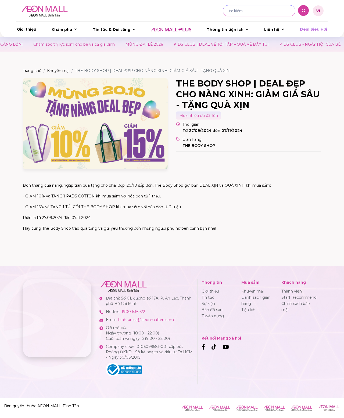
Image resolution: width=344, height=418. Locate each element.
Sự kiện (208, 303)
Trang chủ (32, 70)
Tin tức (208, 297)
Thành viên (291, 291)
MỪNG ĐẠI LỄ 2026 (133, 44)
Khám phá (62, 29)
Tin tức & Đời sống (111, 29)
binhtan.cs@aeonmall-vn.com (146, 319)
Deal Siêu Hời (313, 29)
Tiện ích (248, 309)
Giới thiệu (26, 29)
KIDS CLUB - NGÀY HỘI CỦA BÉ (298, 44)
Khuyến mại (58, 70)
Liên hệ (271, 29)
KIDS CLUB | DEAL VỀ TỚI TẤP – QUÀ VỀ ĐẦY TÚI (209, 44)
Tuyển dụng (213, 316)
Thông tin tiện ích (225, 29)
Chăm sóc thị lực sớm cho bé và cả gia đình (62, 44)
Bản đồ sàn (212, 309)
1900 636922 (133, 311)
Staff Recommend (299, 297)
